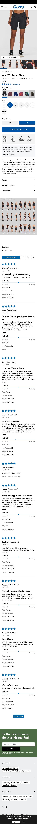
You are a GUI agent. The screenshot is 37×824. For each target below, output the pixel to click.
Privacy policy (24, 814)
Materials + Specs (8, 185)
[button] (7, 84)
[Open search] (23, 257)
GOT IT (16, 822)
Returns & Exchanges (20, 796)
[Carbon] (32, 94)
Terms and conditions (9, 814)
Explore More (6, 777)
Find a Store (26, 771)
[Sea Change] (26, 94)
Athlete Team (15, 782)
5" (10, 122)
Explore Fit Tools (8, 154)
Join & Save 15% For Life (11, 771)
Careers (13, 785)
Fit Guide (6, 799)
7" (27, 122)
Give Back (6, 785)
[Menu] (2, 7)
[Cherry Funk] (21, 94)
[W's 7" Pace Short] (10, 64)
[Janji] (18, 7)
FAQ (30, 796)
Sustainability (6, 190)
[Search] (7, 7)
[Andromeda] (10, 94)
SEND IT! (11, 748)
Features (4, 180)
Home (3, 71)
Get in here (6, 763)
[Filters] (28, 257)
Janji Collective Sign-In (10, 768)
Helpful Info (6, 791)
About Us (6, 782)
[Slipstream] (15, 94)
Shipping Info (7, 796)
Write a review (10, 257)
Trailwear (8, 71)
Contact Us (22, 799)
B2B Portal (14, 799)
